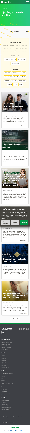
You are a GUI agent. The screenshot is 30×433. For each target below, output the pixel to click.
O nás (2, 370)
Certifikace (4, 376)
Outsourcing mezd (5, 367)
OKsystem (6, 2)
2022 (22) (5, 48)
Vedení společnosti (5, 375)
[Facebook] (20, 329)
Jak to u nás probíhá (6, 393)
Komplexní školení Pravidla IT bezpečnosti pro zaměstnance (14, 295)
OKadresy (23, 76)
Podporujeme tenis (5, 381)
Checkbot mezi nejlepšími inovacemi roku (15, 260)
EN (3, 332)
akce (15, 84)
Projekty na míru (5, 339)
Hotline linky (4, 402)
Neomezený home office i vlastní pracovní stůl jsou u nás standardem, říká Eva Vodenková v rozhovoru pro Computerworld (15, 179)
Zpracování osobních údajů (7, 422)
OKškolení (3, 360)
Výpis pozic (4, 391)
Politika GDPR (19, 420)
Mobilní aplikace (5, 345)
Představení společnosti (7, 373)
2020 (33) (18, 48)
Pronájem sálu (4, 405)
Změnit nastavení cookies (7, 420)
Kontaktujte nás (5, 400)
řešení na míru (16, 72)
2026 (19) (5, 45)
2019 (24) (24, 48)
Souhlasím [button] (24, 222)
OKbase (16, 76)
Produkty (3, 352)
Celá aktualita (23, 126)
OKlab (2, 363)
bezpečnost (22, 80)
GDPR (23, 72)
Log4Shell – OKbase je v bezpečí (14, 146)
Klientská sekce (5, 409)
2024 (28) (18, 45)
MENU (27, 2)
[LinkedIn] (24, 329)
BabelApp (14, 80)
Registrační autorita (6, 407)
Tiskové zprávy (15, 63)
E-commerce (4, 349)
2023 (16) (24, 45)
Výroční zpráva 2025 (6, 383)
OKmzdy (7, 80)
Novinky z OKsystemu (10, 59)
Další (15, 50)
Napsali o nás (21, 59)
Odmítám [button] (15, 222)
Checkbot (7, 72)
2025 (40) (12, 45)
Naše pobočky (4, 404)
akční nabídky (8, 76)
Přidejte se (3, 394)
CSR (2, 378)
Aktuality (3, 380)
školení (10, 84)
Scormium (3, 362)
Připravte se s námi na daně (13, 108)
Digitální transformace (6, 342)
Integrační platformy (6, 347)
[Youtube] (27, 329)
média (20, 84)
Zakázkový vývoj (5, 344)
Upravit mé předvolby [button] (5, 222)
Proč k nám (4, 389)
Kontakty (3, 397)
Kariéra (3, 386)
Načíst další (15, 318)
